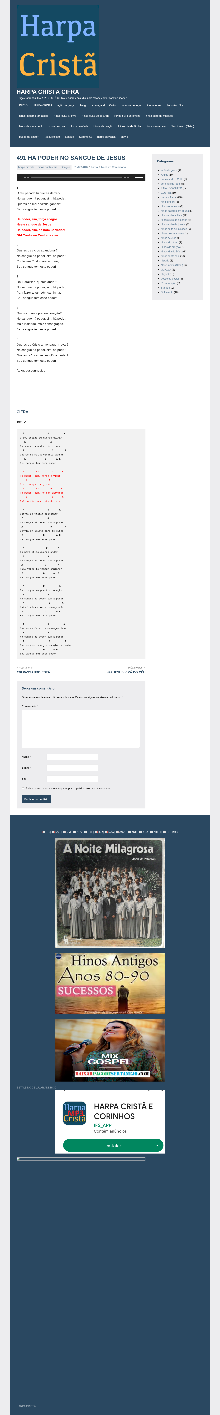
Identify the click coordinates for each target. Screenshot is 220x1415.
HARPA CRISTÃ (42, 105)
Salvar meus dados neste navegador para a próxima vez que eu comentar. (68, 788)
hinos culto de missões (159, 115)
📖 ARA (143, 832)
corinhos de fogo (131, 105)
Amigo (83, 105)
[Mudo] (132, 177)
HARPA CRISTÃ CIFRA (48, 91)
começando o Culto (103, 105)
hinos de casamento (31, 126)
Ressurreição (52, 136)
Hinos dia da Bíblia (129, 126)
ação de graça (65, 105)
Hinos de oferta (79, 126)
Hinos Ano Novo (175, 105)
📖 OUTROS (170, 832)
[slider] (139, 177)
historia (165, 260)
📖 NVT (56, 832)
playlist (125, 136)
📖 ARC (132, 832)
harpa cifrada (26, 167)
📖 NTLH (155, 832)
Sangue (69, 136)
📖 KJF (88, 832)
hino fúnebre (153, 105)
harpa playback (106, 136)
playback (166, 269)
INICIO (23, 105)
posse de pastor (28, 136)
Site (24, 778)
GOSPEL (166, 192)
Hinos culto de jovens (127, 115)
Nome (26, 756)
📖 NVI (67, 832)
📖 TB (46, 832)
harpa (94, 167)
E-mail (26, 767)
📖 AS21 (121, 832)
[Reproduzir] (20, 177)
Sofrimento (85, 136)
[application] (81, 177)
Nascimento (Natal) (182, 126)
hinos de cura (56, 126)
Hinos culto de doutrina (95, 115)
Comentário (30, 706)
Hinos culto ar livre (65, 115)
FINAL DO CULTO (171, 188)
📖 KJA (99, 832)
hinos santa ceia (156, 126)
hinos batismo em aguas (33, 115)
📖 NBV (77, 832)
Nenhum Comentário (113, 167)
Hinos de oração (103, 126)
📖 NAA (109, 832)
